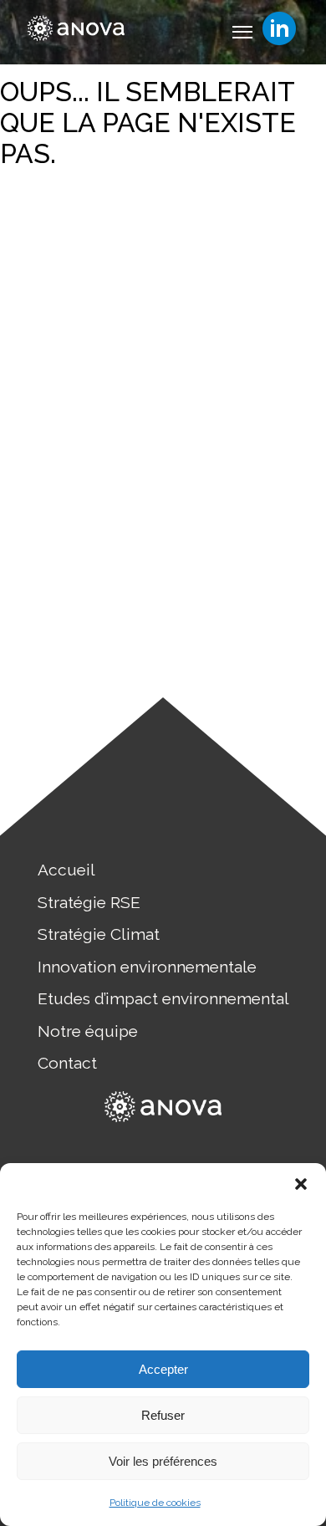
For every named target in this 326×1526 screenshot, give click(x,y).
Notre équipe (88, 1031)
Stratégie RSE (89, 902)
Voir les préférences (163, 1461)
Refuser (163, 1415)
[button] (301, 1184)
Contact (67, 1063)
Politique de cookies (155, 1502)
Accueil (66, 869)
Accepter (163, 1369)
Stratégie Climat (99, 934)
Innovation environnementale (147, 966)
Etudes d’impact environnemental (163, 998)
